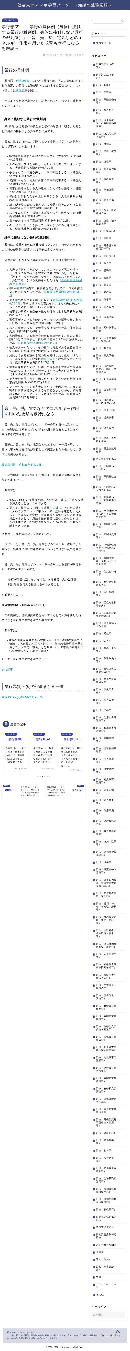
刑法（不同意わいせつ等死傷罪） (106, 488)
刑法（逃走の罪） (106, 410)
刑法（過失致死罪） (105, 429)
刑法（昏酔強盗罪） (105, 181)
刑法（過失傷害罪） (105, 419)
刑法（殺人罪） (105, 348)
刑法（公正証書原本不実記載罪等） (106, 1048)
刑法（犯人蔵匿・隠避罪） (106, 781)
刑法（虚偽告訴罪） (105, 1142)
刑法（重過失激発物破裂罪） (106, 680)
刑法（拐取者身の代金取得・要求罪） (106, 933)
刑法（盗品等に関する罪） (106, 135)
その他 (100, 1294)
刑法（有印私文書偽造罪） (106, 1079)
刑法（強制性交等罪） (106, 536)
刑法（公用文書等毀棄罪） (106, 719)
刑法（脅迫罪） (105, 277)
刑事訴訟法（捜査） (105, 66)
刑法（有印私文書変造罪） (106, 1090)
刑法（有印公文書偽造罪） (106, 1007)
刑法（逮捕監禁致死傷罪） (106, 853)
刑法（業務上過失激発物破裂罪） (106, 670)
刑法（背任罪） (105, 263)
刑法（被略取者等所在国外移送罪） (106, 966)
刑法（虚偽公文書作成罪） (106, 1038)
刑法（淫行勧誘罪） (105, 594)
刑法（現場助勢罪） (105, 319)
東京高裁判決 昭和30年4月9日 (37, 342)
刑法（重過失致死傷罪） (106, 450)
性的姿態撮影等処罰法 (106, 1236)
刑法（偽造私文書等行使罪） (106, 1111)
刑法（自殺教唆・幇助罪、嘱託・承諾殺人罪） (106, 369)
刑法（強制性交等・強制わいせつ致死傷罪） (106, 561)
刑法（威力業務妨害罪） (106, 833)
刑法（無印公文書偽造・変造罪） (106, 1028)
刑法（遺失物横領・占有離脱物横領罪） (106, 123)
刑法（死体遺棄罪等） (106, 381)
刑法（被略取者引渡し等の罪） (106, 976)
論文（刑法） (103, 1259)
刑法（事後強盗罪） (105, 191)
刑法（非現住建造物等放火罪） (106, 614)
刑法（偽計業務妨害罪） (106, 822)
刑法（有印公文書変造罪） (106, 1017)
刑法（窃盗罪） (105, 92)
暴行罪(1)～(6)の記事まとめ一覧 (22, 697)
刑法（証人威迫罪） (105, 801)
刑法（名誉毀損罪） (105, 701)
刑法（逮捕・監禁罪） (106, 843)
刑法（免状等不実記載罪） (106, 1059)
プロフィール (103, 43)
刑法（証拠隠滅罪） (105, 791)
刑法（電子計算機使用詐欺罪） (106, 247)
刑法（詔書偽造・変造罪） (106, 997)
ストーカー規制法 (106, 1245)
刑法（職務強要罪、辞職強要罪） (106, 401)
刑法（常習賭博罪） (105, 1159)
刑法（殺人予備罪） (105, 357)
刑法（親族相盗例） (105, 111)
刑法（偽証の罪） (106, 1133)
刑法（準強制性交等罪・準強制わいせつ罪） (106, 547)
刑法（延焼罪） (105, 633)
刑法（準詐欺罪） (106, 256)
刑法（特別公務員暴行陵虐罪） (106, 1201)
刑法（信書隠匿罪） (105, 770)
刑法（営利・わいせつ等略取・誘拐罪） (106, 906)
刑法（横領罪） (105, 144)
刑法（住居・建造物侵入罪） (106, 212)
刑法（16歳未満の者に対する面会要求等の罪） (106, 513)
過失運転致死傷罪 (106, 459)
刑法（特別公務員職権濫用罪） (106, 1190)
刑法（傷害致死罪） (105, 308)
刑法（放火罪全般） (105, 691)
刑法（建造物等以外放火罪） (106, 625)
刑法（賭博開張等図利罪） (106, 1170)
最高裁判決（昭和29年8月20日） (23, 464)
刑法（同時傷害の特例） (106, 329)
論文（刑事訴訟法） (105, 1268)
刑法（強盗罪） (105, 161)
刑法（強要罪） (105, 285)
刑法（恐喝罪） (105, 270)
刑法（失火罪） (105, 641)
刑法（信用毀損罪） (105, 812)
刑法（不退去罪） (106, 231)
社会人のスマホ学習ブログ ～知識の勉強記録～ (65, 5)
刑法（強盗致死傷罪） (106, 170)
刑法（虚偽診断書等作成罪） (106, 1100)
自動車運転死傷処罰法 (106, 1218)
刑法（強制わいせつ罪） (106, 525)
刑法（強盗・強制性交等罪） (106, 222)
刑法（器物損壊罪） (105, 739)
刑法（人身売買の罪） (106, 955)
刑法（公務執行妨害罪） (106, 391)
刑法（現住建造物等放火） (106, 604)
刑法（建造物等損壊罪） (106, 750)
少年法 (100, 1252)
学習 (98, 1277)
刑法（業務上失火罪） (106, 649)
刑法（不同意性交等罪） (106, 478)
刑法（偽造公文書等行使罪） (106, 1069)
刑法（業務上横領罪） (106, 153)
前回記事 (21, 90)
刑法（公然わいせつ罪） (106, 573)
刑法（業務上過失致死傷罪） (106, 440)
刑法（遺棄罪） (105, 862)
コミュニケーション (106, 1286)
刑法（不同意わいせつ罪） (106, 468)
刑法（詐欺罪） (105, 238)
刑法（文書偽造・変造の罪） (106, 986)
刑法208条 (22, 80)
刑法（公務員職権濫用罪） (106, 1180)
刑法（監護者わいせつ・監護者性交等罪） (106, 500)
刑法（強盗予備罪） (105, 201)
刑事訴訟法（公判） (105, 76)
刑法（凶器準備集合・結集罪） (106, 339)
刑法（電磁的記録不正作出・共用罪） (106, 1122)
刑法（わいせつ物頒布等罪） (106, 583)
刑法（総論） (103, 85)
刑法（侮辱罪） (105, 710)
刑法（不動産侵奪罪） (106, 101)
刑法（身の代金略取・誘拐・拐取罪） (106, 920)
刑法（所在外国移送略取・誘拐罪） (106, 945)
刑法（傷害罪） (105, 299)
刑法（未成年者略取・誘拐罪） (106, 895)
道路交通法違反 (105, 1227)
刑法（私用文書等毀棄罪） (106, 729)
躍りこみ (46, 358)
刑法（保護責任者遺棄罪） (106, 871)
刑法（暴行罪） (9, 20)
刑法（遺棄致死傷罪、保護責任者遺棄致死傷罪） (106, 883)
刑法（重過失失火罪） (106, 660)
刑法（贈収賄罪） (106, 1209)
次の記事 (7, 669)
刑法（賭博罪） (105, 1150)
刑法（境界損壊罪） (105, 760)
